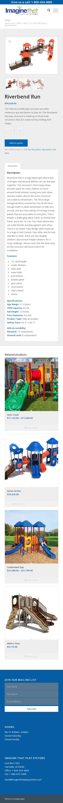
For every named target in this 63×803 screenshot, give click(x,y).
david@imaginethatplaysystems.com (23, 779)
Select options (32, 428)
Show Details (19, 504)
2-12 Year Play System (32, 149)
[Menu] (54, 10)
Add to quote (16, 142)
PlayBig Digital (19, 799)
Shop (7, 20)
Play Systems (47, 149)
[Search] (47, 10)
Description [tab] (13, 166)
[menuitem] (47, 10)
